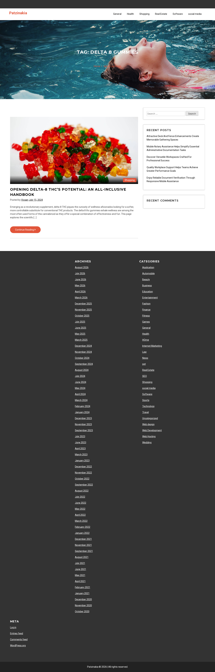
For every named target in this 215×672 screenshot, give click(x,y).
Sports (145, 400)
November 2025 (83, 309)
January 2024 (82, 412)
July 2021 (80, 563)
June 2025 (80, 327)
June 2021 (80, 569)
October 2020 (82, 611)
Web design (148, 424)
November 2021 (83, 545)
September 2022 (84, 484)
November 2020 (83, 605)
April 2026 (80, 291)
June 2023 (80, 442)
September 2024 (84, 364)
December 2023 (83, 418)
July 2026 (80, 273)
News (145, 358)
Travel (145, 412)
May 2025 (80, 333)
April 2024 (80, 394)
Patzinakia (18, 13)
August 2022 (82, 490)
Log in (13, 627)
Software (178, 14)
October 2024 (82, 358)
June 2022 (80, 502)
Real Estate (161, 14)
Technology (148, 406)
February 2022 (82, 527)
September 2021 (84, 551)
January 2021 (82, 593)
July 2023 (80, 436)
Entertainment (150, 297)
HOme (145, 340)
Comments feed (19, 639)
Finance (146, 309)
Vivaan (24, 200)
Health (130, 14)
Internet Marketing (152, 346)
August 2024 (82, 370)
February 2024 (82, 406)
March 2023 (81, 454)
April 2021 (80, 581)
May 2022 (80, 509)
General (117, 14)
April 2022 (80, 515)
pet (144, 364)
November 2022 (83, 472)
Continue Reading (28, 230)
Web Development (152, 430)
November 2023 (83, 424)
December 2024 (83, 346)
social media (195, 14)
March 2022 (81, 521)
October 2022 (82, 478)
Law (144, 352)
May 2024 (80, 388)
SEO (144, 376)
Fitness (146, 315)
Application (148, 267)
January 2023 (82, 460)
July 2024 (80, 376)
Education (147, 291)
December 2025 (83, 303)
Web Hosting (149, 436)
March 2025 (81, 340)
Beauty (146, 279)
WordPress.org (18, 645)
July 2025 (80, 321)
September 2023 (84, 430)
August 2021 (82, 557)
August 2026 (82, 267)
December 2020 (83, 599)
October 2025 (82, 315)
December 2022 (83, 466)
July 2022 (80, 496)
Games (146, 321)
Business (147, 285)
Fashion (146, 303)
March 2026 (81, 297)
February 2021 (82, 587)
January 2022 (82, 533)
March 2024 (81, 400)
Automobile (148, 273)
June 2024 (80, 382)
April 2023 (80, 448)
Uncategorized (150, 418)
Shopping (144, 14)
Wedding (147, 442)
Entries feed (16, 633)
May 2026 (80, 285)
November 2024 (83, 352)
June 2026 (80, 279)
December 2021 (83, 539)
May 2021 (80, 575)
